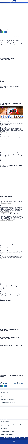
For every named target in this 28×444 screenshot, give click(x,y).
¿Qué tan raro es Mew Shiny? (5, 392)
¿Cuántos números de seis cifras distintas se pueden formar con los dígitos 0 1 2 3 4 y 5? (13, 424)
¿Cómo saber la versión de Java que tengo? (7, 396)
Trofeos (14, 2)
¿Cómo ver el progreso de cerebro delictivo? (7, 398)
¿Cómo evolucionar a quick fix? (5, 390)
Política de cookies (22, 437)
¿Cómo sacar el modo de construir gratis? (6, 427)
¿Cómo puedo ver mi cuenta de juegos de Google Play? (8, 402)
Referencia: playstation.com (9, 132)
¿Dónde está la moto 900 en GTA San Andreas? (7, 399)
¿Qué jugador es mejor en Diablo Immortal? (7, 434)
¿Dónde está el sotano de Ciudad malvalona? (7, 393)
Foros (24, 2)
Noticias (4, 2)
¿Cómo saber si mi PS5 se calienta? (17, 383)
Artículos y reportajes (19, 2)
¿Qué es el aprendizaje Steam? (5, 421)
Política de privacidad (6, 437)
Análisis (11, 2)
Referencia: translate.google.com (9, 125)
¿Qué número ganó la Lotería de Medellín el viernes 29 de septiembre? (10, 425)
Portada (1, 2)
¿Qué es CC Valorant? (4, 428)
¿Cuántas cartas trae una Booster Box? (6, 395)
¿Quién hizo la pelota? (3, 383)
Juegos (8, 2)
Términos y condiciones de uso (14, 437)
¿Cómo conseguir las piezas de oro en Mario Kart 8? (8, 431)
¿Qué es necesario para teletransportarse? (7, 422)
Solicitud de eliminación (3, 125)
